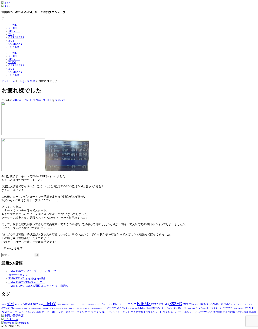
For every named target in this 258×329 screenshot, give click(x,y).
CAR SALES (16, 37)
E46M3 (144, 303)
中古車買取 (230, 312)
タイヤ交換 (137, 312)
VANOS (249, 308)
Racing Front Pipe (84, 308)
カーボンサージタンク (74, 311)
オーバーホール (51, 311)
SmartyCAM (132, 308)
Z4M (4, 311)
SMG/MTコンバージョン (159, 308)
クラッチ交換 (96, 312)
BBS (41, 304)
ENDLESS (188, 304)
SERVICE (14, 31)
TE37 (229, 308)
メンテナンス (204, 312)
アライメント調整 (33, 312)
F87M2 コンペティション (241, 304)
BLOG (12, 62)
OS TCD (72, 308)
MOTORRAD (29, 308)
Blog (11, 34)
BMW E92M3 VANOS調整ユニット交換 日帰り (38, 285)
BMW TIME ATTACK (66, 304)
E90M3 (164, 304)
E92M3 (175, 303)
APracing (18, 304)
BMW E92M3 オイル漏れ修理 (26, 278)
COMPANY (15, 43)
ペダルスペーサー (173, 311)
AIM (10, 304)
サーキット (124, 312)
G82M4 (5, 308)
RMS (124, 308)
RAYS (108, 308)
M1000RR (18, 308)
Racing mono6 (98, 308)
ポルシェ (189, 312)
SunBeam (191, 308)
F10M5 (196, 304)
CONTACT (15, 46)
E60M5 (154, 304)
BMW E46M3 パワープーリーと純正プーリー (36, 271)
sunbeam (60, 100)
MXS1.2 (65, 308)
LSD (11, 308)
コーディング (111, 312)
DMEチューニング (124, 304)
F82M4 (214, 304)
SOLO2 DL (180, 308)
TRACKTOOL (238, 308)
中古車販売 (219, 312)
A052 (3, 304)
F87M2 (224, 304)
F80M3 (204, 304)
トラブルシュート (153, 312)
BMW (49, 303)
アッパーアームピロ (16, 312)
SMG (141, 308)
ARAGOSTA (30, 304)
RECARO (116, 308)
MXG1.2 (38, 308)
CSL (78, 304)
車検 (246, 312)
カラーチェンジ (18, 274)
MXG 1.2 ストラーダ (52, 308)
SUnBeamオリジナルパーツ (211, 308)
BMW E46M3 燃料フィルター (26, 282)
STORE (13, 27)
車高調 (252, 312)
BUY (11, 40)
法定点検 (240, 312)
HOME (12, 24)
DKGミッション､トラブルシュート (97, 304)
